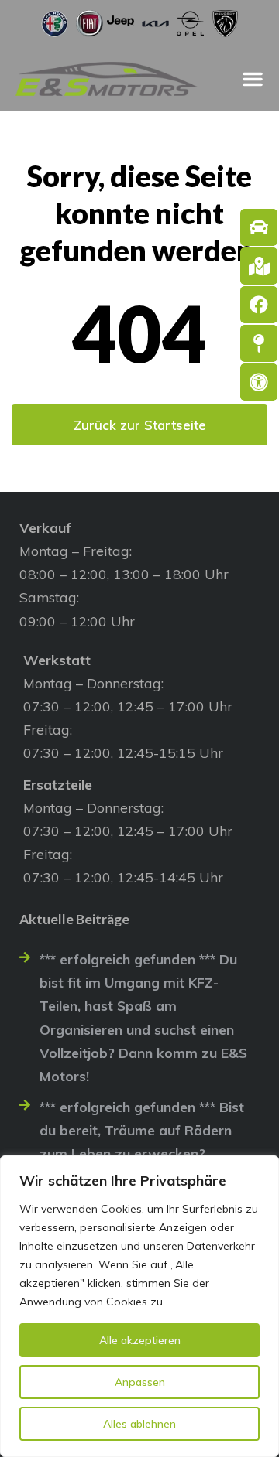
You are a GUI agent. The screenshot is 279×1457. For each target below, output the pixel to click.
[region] (139, 1306)
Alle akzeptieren (140, 1340)
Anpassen (140, 1382)
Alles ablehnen (139, 1424)
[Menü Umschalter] (253, 79)
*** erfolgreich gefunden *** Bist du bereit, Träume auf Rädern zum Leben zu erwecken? (142, 1130)
